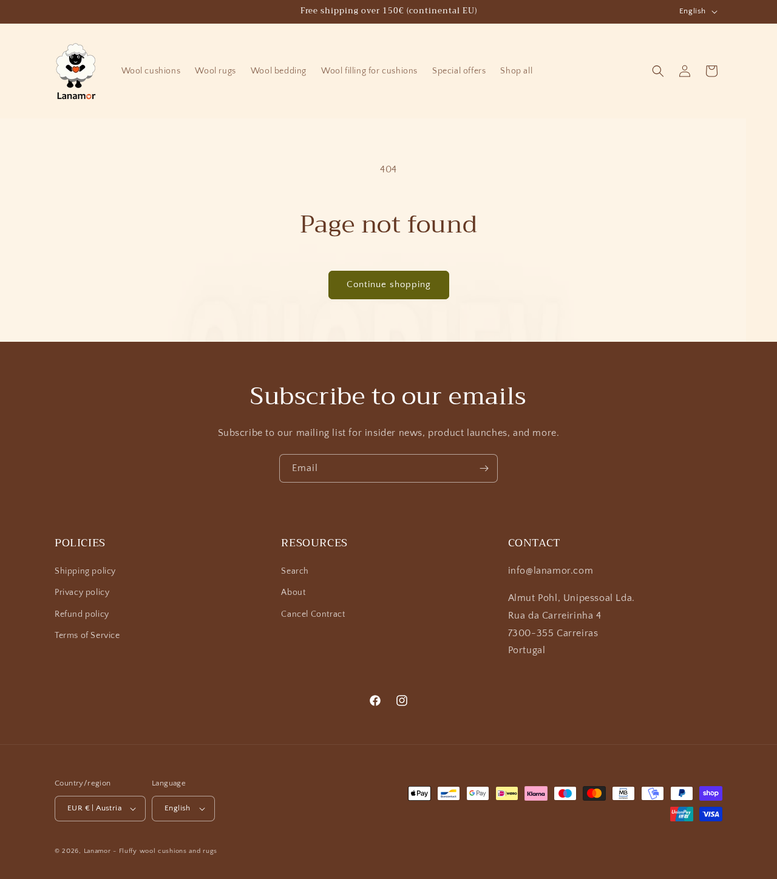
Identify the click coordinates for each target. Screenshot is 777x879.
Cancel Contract (313, 614)
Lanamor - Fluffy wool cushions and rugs (150, 851)
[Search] (658, 71)
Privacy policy (82, 592)
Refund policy (82, 614)
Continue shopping (389, 284)
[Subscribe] (483, 468)
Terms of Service (87, 635)
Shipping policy (85, 571)
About (293, 592)
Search (295, 571)
